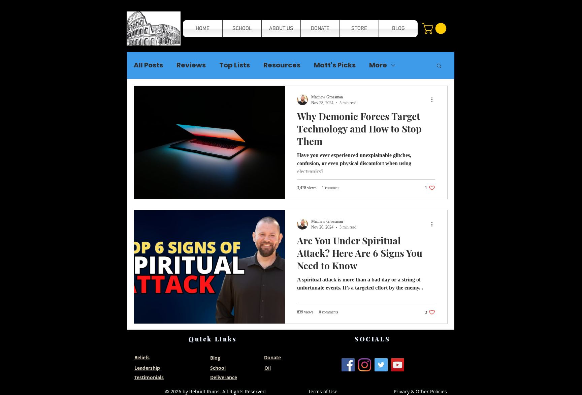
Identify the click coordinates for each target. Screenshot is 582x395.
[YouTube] (397, 364)
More (378, 65)
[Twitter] (381, 364)
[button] (154, 28)
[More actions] (434, 100)
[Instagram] (364, 364)
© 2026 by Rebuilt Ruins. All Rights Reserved (215, 391)
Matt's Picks (335, 65)
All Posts (148, 65)
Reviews (191, 65)
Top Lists (234, 65)
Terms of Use (322, 391)
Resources (281, 65)
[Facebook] (348, 364)
